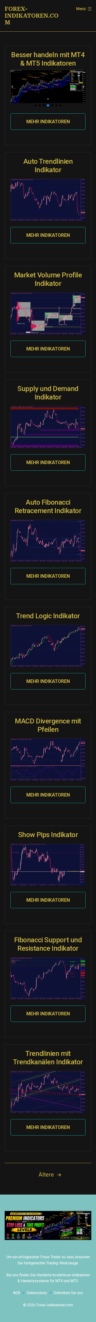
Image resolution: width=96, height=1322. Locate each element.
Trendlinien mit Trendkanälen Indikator (48, 1057)
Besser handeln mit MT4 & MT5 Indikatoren (48, 59)
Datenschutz (37, 1293)
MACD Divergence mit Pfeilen (48, 725)
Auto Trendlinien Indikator (48, 165)
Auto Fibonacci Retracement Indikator (48, 506)
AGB (16, 1293)
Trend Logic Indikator (48, 616)
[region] (48, 89)
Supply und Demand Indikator (47, 392)
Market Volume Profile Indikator (48, 279)
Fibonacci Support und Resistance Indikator (48, 944)
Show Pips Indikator (48, 834)
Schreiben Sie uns (68, 1293)
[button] (12, 87)
